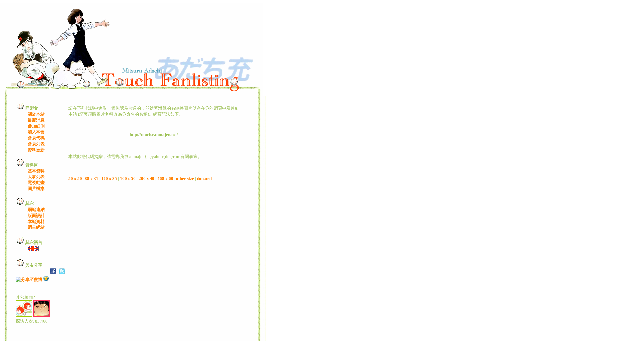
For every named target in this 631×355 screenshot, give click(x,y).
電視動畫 (36, 182)
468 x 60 (165, 178)
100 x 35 (109, 178)
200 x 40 (146, 178)
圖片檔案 (36, 188)
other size (185, 178)
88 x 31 (91, 178)
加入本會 (36, 132)
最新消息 (36, 120)
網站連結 (36, 209)
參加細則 (36, 126)
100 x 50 (128, 178)
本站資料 (36, 221)
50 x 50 (75, 178)
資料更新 (36, 149)
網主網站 (36, 227)
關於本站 (36, 114)
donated (204, 178)
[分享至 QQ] (46, 279)
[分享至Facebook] (53, 272)
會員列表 (36, 143)
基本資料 (36, 170)
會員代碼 (36, 137)
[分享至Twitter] (62, 272)
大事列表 (36, 176)
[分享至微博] (29, 279)
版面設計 (36, 215)
